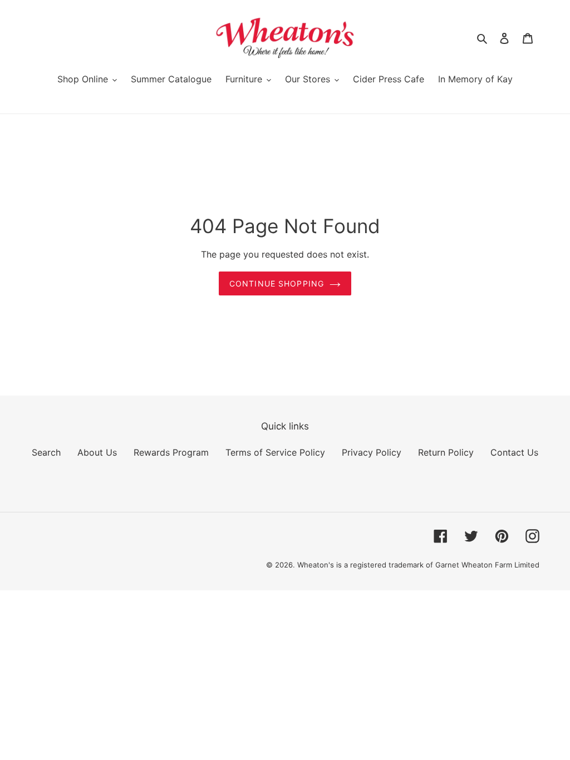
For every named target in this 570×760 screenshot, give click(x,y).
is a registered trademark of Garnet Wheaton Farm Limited (437, 564)
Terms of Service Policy (275, 452)
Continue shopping (276, 283)
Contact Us (514, 452)
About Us (97, 452)
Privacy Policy (371, 452)
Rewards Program (171, 452)
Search (46, 452)
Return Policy (446, 452)
